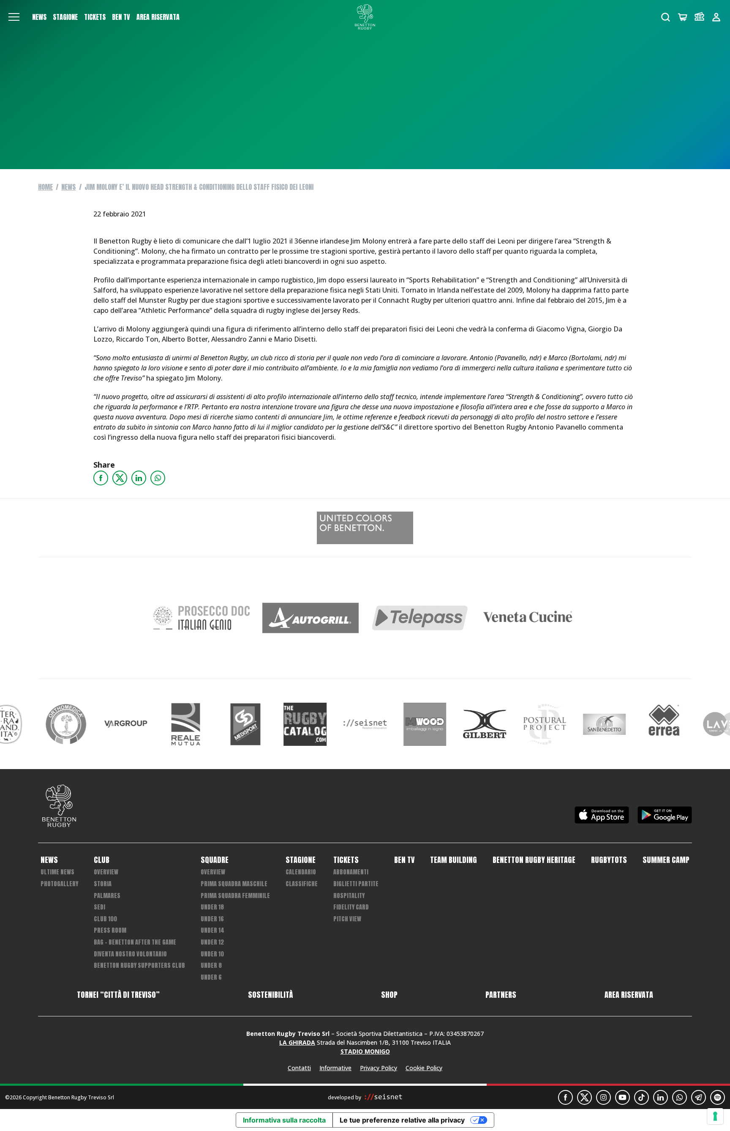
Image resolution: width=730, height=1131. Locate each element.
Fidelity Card (351, 907)
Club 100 (105, 919)
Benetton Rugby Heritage (534, 860)
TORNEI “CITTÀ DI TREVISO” (118, 995)
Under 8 (211, 965)
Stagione (65, 17)
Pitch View (347, 919)
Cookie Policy (424, 1068)
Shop (389, 995)
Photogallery (59, 884)
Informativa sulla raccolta (284, 1120)
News (39, 17)
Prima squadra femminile (235, 896)
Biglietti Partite (356, 884)
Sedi (99, 907)
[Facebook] (100, 478)
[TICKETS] (699, 17)
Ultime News (57, 872)
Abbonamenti (350, 872)
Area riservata (158, 17)
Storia (103, 884)
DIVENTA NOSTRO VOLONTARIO (130, 954)
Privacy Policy (378, 1068)
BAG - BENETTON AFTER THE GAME (135, 942)
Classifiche (302, 884)
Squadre (215, 860)
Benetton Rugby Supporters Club (139, 965)
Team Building (453, 860)
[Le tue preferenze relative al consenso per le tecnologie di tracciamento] (715, 1116)
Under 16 (212, 919)
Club (101, 860)
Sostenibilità (270, 995)
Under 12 (212, 942)
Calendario (301, 872)
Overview (106, 872)
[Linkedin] (138, 478)
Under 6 (211, 977)
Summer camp (666, 860)
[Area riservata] (716, 17)
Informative (335, 1068)
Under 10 (212, 954)
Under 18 (212, 907)
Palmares (107, 896)
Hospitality (349, 896)
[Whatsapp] (157, 478)
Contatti (299, 1068)
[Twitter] (119, 478)
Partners (500, 995)
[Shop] (682, 17)
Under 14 (212, 930)
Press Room (110, 930)
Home (45, 187)
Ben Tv (121, 17)
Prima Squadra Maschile (234, 884)
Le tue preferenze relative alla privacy (402, 1120)
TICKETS (95, 17)
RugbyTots (609, 860)
